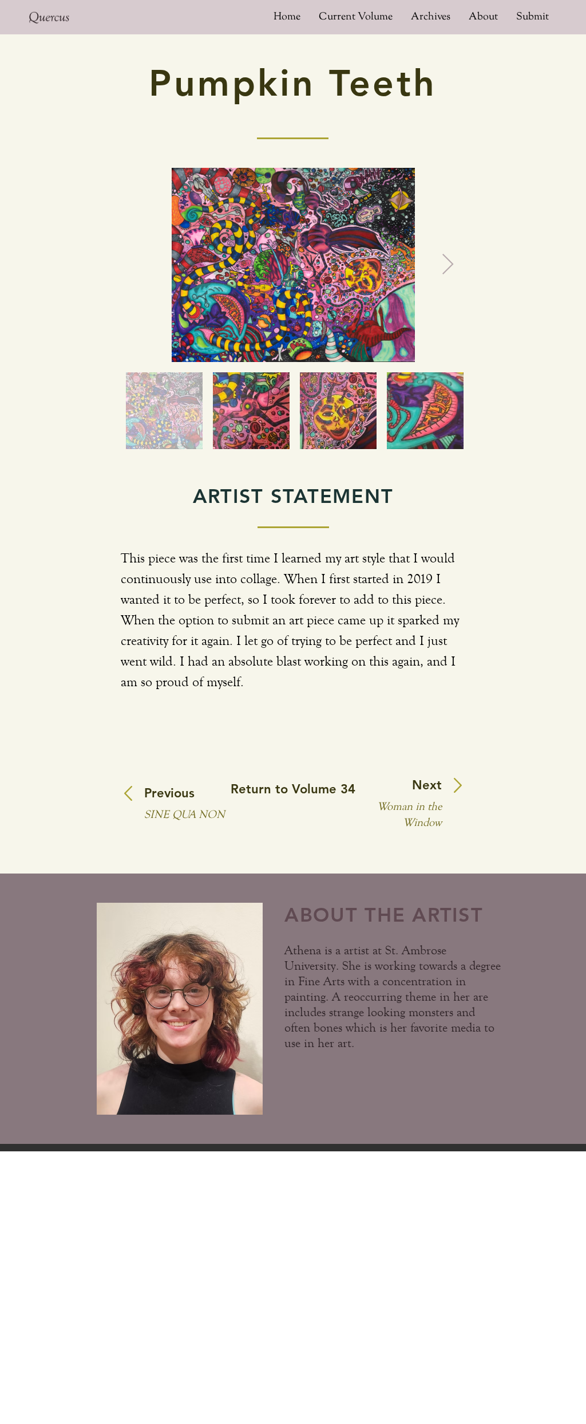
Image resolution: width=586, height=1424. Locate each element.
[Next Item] (447, 265)
